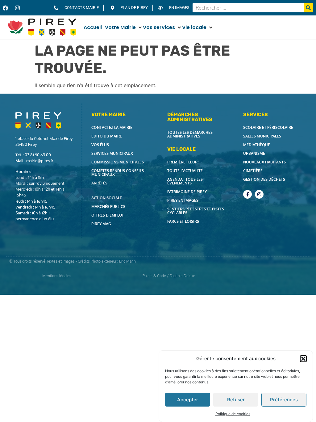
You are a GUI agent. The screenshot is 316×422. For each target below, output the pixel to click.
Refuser (236, 400)
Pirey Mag (101, 224)
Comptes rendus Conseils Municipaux (117, 172)
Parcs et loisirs (183, 221)
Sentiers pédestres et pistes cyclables (195, 211)
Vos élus (100, 144)
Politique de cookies (232, 413)
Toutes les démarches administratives (190, 134)
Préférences (284, 400)
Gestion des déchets (264, 179)
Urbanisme (254, 153)
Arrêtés (99, 183)
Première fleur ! (183, 162)
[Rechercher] (308, 7)
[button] (303, 359)
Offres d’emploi (107, 215)
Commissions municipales (117, 162)
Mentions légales (56, 275)
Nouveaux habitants (264, 162)
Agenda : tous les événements (185, 181)
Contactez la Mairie (111, 127)
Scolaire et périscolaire (268, 127)
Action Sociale (106, 198)
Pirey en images (182, 200)
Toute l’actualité (185, 170)
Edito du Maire (106, 136)
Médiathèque (256, 144)
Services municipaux (112, 153)
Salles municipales (262, 136)
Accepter (187, 400)
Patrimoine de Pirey (187, 191)
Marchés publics (108, 206)
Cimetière (253, 170)
